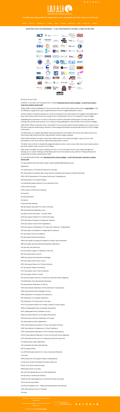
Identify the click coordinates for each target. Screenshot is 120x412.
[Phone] (99, 2)
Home (25, 23)
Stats (78, 23)
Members (40, 23)
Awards (63, 23)
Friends (49, 23)
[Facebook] (84, 2)
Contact (94, 23)
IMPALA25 (71, 23)
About (31, 23)
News (56, 23)
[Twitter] (87, 2)
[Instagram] (90, 2)
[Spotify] (96, 2)
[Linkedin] (93, 2)
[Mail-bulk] (97, 404)
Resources (86, 23)
